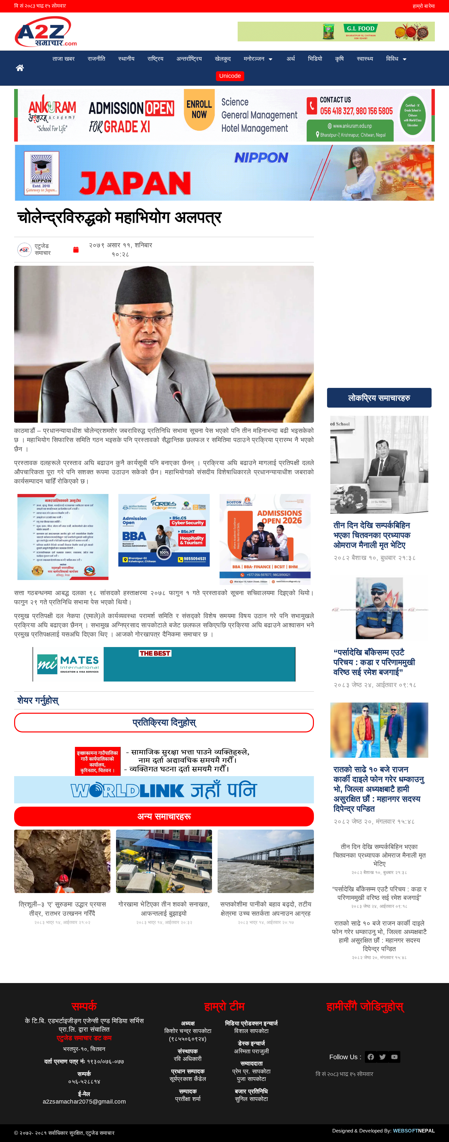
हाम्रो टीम (224, 1006)
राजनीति (96, 59)
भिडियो (315, 59)
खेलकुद (223, 59)
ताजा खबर (64, 59)
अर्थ (291, 59)
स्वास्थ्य (365, 59)
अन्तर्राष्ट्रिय (189, 59)
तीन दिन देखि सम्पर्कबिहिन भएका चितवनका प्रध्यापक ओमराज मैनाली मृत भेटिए (379, 855)
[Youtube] (394, 1057)
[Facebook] (371, 1057)
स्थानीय (126, 59)
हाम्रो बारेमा (424, 6)
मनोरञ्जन (254, 59)
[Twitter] (383, 1057)
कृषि (339, 59)
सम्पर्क (84, 1006)
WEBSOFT (414, 1130)
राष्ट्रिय (155, 59)
